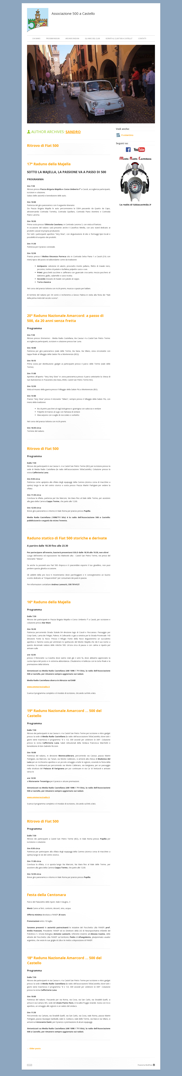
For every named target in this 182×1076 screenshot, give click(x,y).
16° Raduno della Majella (49, 601)
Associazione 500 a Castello (73, 13)
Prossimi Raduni (53, 38)
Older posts (34, 1048)
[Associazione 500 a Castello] (37, 31)
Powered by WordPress (145, 1065)
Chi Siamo (36, 38)
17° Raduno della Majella (49, 163)
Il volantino (127, 135)
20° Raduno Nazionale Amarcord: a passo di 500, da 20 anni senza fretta (65, 318)
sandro (73, 131)
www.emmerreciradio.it (38, 686)
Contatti (142, 38)
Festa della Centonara (46, 894)
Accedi (29, 1065)
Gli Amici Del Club (92, 38)
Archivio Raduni (72, 38)
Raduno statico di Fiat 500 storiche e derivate (67, 538)
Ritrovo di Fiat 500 (43, 145)
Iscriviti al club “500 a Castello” (119, 38)
